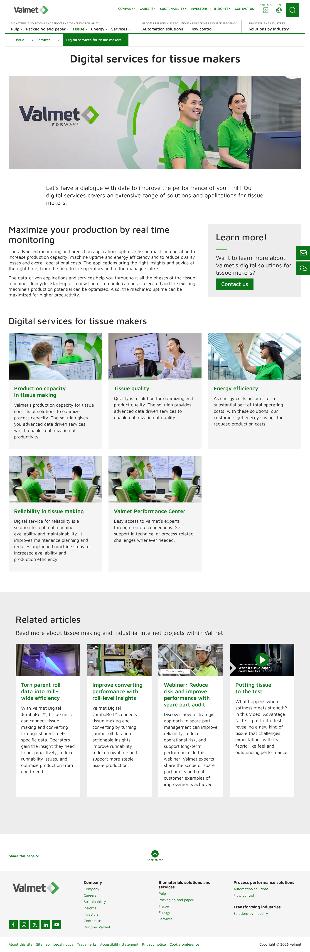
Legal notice (63, 944)
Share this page (22, 856)
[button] (21, 39)
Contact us (234, 284)
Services (165, 919)
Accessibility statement (119, 944)
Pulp (162, 893)
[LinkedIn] (45, 924)
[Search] (292, 10)
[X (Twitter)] (34, 924)
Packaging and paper (176, 900)
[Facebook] (13, 924)
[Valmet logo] (31, 10)
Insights (90, 908)
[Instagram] (24, 924)
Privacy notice (154, 944)
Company (91, 889)
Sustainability (95, 902)
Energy (164, 912)
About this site (20, 944)
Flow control (244, 895)
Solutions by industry (251, 913)
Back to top (155, 860)
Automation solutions (251, 889)
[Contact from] (303, 268)
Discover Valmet (97, 927)
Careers (90, 895)
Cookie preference (184, 944)
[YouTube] (56, 924)
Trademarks (86, 944)
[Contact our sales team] (303, 253)
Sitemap (43, 944)
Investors (91, 914)
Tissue (164, 906)
